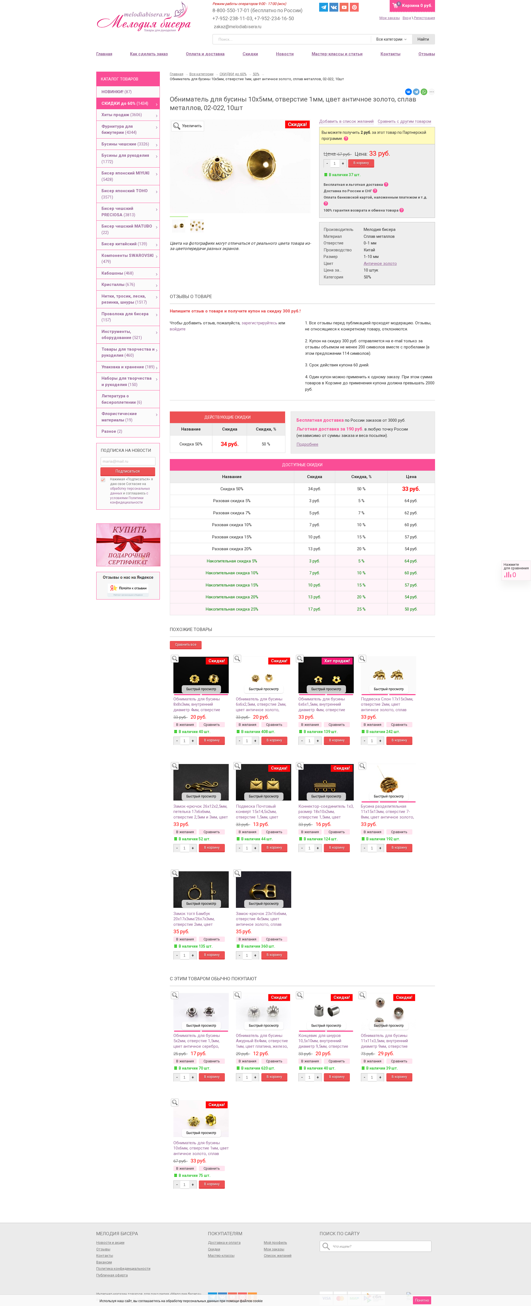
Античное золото (380, 263)
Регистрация (424, 18)
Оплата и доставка (205, 53)
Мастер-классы (221, 1255)
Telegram (323, 7)
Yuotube (344, 7)
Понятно (422, 1300)
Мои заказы (389, 18)
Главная (104, 53)
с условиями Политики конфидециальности (129, 498)
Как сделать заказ (149, 53)
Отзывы (103, 1249)
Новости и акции (110, 1242)
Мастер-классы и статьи (337, 53)
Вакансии (104, 1262)
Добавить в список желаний (346, 121)
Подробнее (307, 444)
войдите (178, 329)
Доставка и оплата (224, 1242)
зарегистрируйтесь (259, 322)
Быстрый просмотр (201, 689)
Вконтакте (333, 7)
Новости (285, 53)
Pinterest (354, 7)
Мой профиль (275, 1242)
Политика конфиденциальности (123, 1268)
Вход (407, 18)
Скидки (250, 53)
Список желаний (277, 1255)
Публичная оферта (112, 1275)
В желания (185, 725)
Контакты (104, 1255)
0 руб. (417, 5)
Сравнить (516, 571)
